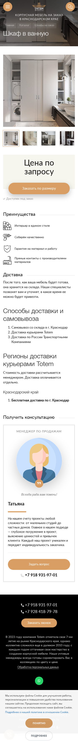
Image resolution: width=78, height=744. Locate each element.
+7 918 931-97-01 (41, 575)
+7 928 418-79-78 (41, 612)
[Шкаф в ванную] (39, 91)
